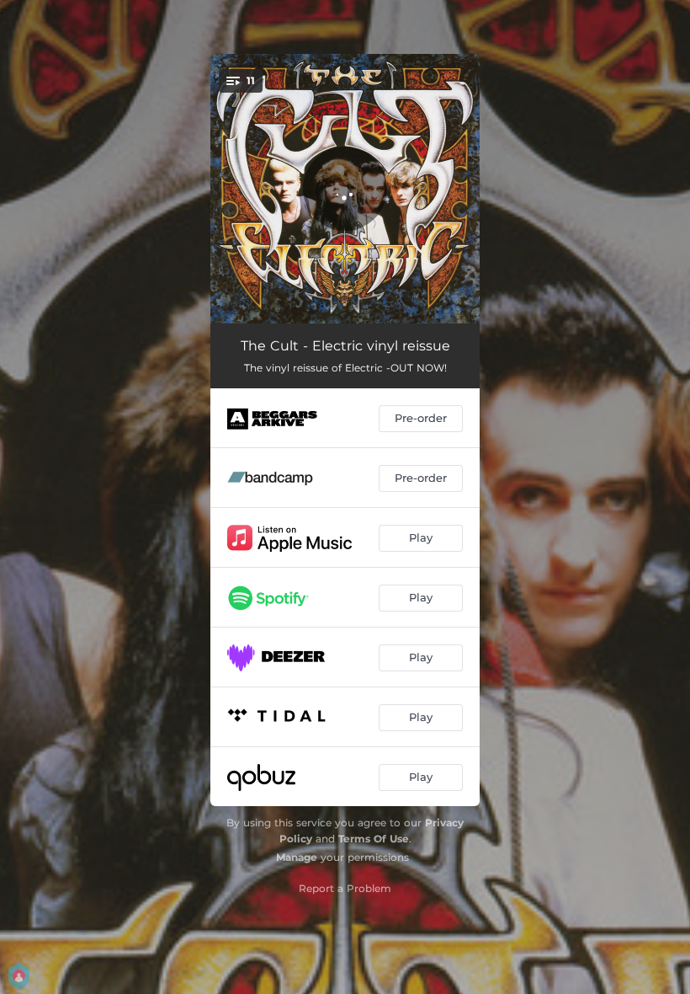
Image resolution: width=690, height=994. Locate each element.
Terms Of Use (373, 838)
